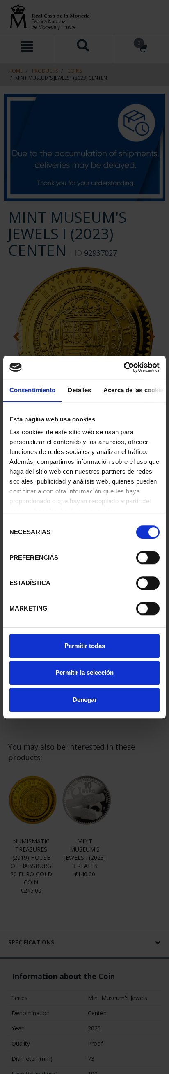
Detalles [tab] (79, 390)
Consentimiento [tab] (32, 390)
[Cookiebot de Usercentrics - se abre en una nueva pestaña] (124, 367)
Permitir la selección (84, 672)
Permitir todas (84, 645)
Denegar (85, 699)
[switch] (148, 557)
